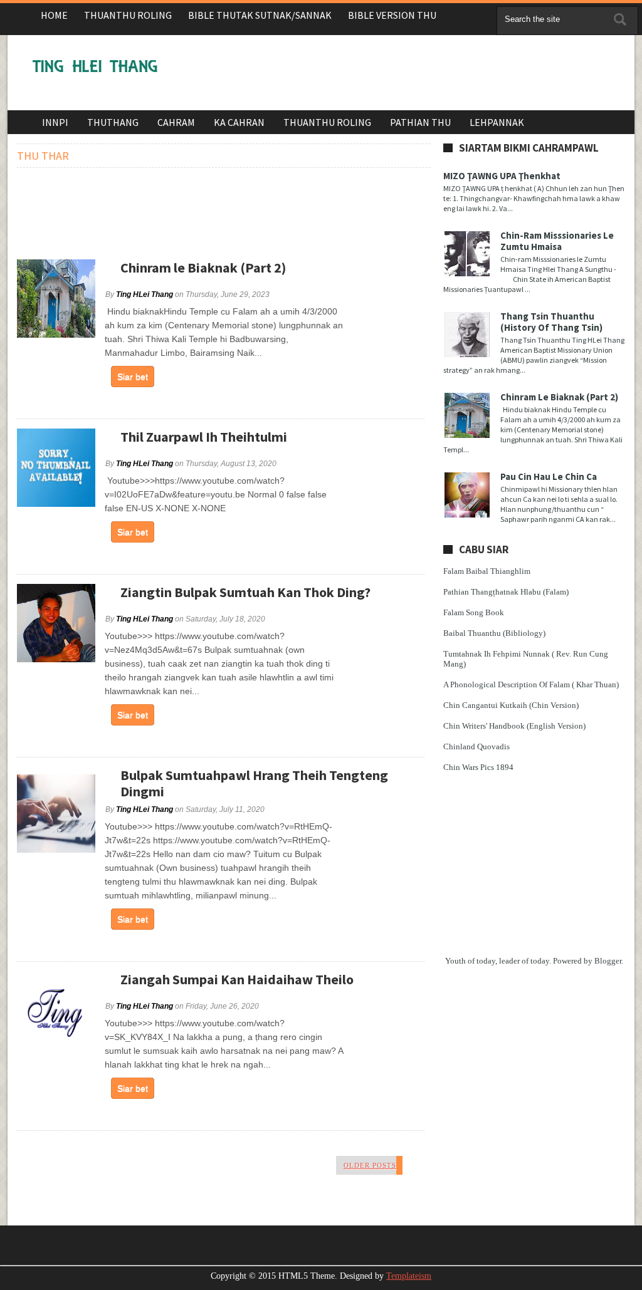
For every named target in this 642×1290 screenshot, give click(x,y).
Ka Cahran (239, 122)
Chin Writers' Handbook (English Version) (514, 726)
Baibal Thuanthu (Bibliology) (494, 633)
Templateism (408, 1276)
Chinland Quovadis (476, 746)
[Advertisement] (394, 76)
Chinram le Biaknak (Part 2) (203, 267)
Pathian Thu (420, 122)
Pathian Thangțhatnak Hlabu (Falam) (506, 591)
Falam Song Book (473, 612)
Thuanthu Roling (128, 15)
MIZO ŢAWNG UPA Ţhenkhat (501, 176)
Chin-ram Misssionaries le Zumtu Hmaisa (557, 240)
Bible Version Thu (392, 15)
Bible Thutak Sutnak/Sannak (260, 15)
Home (54, 15)
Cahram (176, 122)
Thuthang (113, 122)
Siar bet (132, 377)
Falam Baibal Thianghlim (486, 571)
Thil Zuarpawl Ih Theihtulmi (203, 437)
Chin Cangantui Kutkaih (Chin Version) (511, 705)
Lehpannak (497, 122)
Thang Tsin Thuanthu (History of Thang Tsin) (551, 321)
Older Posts (370, 1165)
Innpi (55, 122)
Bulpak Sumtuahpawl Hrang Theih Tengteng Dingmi (254, 783)
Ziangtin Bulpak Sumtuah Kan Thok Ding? (245, 592)
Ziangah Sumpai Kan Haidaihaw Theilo (237, 979)
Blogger (607, 960)
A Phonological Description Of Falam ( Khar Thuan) (531, 684)
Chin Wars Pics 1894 (478, 767)
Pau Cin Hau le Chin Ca (548, 476)
